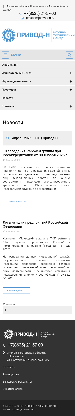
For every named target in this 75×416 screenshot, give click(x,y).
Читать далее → (16, 201)
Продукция (9, 89)
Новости (7, 98)
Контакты (8, 106)
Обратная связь (13, 389)
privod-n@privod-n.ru (40, 18)
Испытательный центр (16, 73)
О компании (9, 64)
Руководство (11, 374)
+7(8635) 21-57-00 (40, 13)
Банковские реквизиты (17, 381)
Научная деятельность (16, 81)
